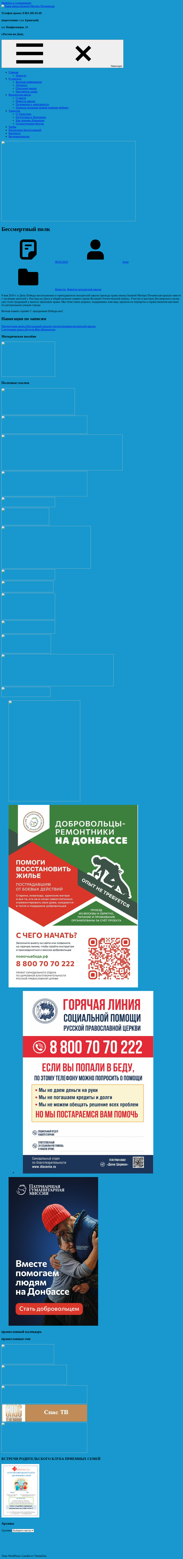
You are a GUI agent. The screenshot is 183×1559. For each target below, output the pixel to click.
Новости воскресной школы (84, 289)
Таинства (14, 110)
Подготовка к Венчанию (31, 117)
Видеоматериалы (19, 136)
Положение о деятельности (32, 104)
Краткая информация (29, 81)
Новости (21, 75)
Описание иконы (26, 88)
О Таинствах (23, 113)
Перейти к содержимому (16, 2)
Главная (13, 72)
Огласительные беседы (30, 123)
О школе (21, 97)
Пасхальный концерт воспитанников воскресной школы (48, 326)
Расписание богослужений (25, 130)
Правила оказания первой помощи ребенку (42, 107)
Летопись (21, 85)
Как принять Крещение (30, 120)
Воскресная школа (20, 94)
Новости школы (25, 101)
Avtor (125, 261)
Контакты (15, 133)
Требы (12, 126)
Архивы (6, 1530)
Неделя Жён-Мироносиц (28, 329)
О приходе (15, 78)
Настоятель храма (26, 91)
